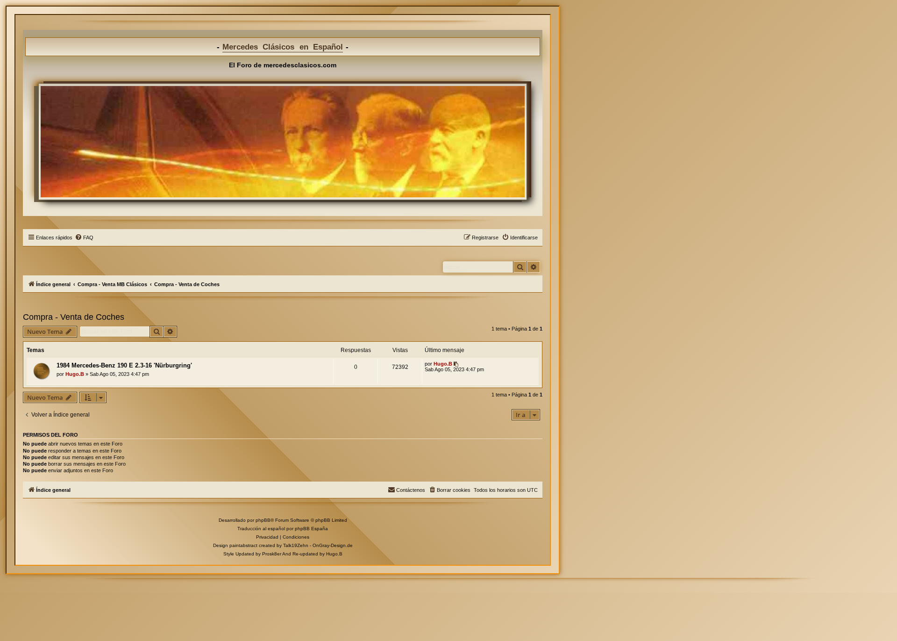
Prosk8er (271, 553)
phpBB (263, 520)
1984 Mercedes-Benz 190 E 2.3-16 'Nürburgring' (124, 365)
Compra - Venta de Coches (73, 317)
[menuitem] (84, 237)
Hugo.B (74, 374)
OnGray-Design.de (333, 545)
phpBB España (311, 528)
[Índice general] (283, 141)
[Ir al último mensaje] (457, 364)
